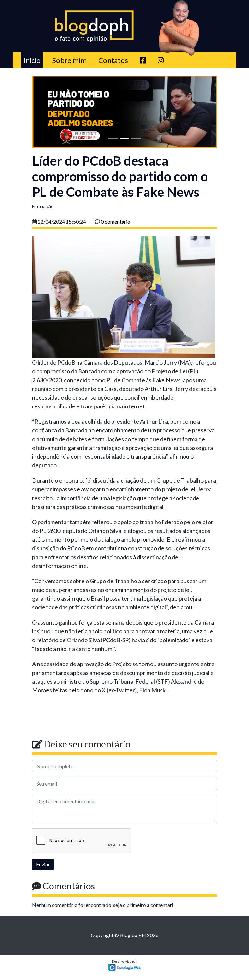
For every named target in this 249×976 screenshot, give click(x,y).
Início (33, 60)
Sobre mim (69, 60)
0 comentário (115, 221)
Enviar (43, 864)
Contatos (113, 60)
